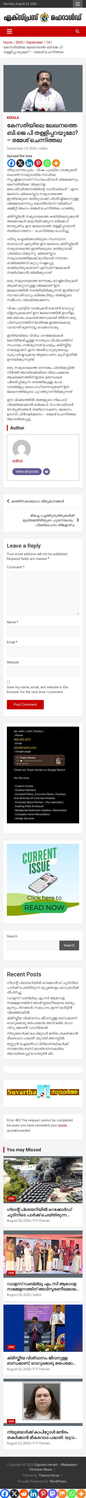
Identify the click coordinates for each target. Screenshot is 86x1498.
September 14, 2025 (21, 148)
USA (11, 1198)
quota (62, 1125)
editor (43, 148)
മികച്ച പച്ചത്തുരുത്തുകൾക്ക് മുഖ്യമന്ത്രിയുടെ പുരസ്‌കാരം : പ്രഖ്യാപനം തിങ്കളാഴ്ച (49, 520)
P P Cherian (41, 1220)
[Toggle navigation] (9, 31)
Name (12, 622)
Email (12, 642)
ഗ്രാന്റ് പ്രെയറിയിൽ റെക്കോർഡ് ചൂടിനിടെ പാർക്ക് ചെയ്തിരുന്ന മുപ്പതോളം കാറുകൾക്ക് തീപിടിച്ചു (43, 987)
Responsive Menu (78, 4)
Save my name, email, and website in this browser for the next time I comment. (37, 689)
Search (12, 936)
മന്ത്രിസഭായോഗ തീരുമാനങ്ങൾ (37, 501)
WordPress (58, 1481)
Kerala (13, 118)
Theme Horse (49, 1475)
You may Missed (24, 1149)
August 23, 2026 (19, 1369)
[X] (20, 163)
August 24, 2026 (19, 1220)
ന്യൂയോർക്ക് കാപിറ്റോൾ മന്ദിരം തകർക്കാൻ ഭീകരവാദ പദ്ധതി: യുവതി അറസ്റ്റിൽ (43, 1437)
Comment (16, 567)
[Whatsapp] (47, 163)
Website (13, 662)
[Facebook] (11, 163)
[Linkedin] (29, 163)
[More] (56, 163)
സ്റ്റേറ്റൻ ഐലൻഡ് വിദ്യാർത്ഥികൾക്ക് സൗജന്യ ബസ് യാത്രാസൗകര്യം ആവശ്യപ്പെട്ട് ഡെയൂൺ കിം (37, 1049)
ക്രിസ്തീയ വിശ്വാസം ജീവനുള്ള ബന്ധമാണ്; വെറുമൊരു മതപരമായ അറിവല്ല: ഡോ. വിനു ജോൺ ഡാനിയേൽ (42, 1023)
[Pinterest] (38, 163)
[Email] (46, 471)
